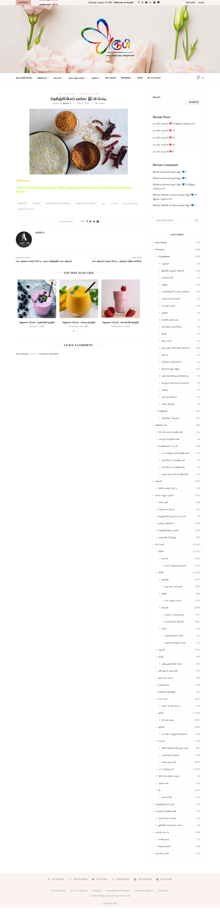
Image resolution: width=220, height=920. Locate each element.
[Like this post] (83, 221)
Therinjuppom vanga (85, 203)
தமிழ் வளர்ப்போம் (179, 523)
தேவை (181, 355)
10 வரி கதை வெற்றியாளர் (179, 432)
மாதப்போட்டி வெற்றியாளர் (181, 460)
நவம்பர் (179, 741)
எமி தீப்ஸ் (114, 203)
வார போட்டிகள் (178, 853)
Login (201, 3)
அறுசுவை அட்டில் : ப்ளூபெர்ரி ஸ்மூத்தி (36, 322)
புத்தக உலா (179, 783)
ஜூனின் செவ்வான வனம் (179, 825)
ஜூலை (179, 727)
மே (179, 790)
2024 (179, 551)
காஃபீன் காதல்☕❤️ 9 (163, 151)
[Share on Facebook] (87, 221)
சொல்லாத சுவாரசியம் (181, 326)
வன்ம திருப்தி (181, 404)
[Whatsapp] (150, 2)
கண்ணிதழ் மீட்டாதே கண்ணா (181, 291)
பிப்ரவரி (181, 607)
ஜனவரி (181, 579)
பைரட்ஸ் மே (181, 797)
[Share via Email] (98, 221)
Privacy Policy (58, 890)
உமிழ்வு (181, 284)
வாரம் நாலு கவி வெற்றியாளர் (181, 474)
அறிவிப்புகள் (42, 78)
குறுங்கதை (179, 685)
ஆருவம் (181, 263)
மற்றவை (94, 78)
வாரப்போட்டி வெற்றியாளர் (181, 467)
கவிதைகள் (179, 839)
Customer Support (143, 890)
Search (156, 97)
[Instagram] (142, 2)
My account (154, 78)
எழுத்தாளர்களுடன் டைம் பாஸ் (179, 516)
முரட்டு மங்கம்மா (181, 397)
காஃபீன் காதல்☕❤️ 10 (164, 144)
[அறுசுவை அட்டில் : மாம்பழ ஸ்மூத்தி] (78, 298)
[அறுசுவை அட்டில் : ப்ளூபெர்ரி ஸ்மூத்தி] (37, 298)
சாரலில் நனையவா (181, 319)
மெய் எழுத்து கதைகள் (182, 565)
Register (190, 3)
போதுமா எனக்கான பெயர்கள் (181, 383)
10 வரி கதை (181, 720)
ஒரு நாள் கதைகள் (182, 586)
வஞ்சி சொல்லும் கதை (182, 642)
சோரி (181, 333)
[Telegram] (154, 2)
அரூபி (103, 203)
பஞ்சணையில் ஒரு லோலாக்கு (181, 375)
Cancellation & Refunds (117, 890)
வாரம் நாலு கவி (181, 762)
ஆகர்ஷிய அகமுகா (181, 418)
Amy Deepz (110, 78)
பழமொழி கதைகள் (181, 755)
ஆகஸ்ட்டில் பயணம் (179, 818)
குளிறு (181, 312)
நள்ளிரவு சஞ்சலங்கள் (181, 361)
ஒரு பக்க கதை (179, 677)
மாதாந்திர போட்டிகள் (178, 804)
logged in (33, 353)
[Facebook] (138, 2)
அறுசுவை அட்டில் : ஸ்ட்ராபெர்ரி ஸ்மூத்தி (120, 322)
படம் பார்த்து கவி (179, 769)
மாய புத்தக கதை (182, 600)
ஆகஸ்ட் (178, 481)
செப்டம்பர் (179, 699)
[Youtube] (146, 2)
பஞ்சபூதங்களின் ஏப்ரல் (181, 663)
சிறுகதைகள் (179, 846)
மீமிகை (181, 390)
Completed (179, 256)
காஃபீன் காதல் (181, 305)
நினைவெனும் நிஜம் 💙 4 (175, 178)
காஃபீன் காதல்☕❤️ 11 (48, 3)
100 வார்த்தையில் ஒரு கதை (181, 748)
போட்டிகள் (58, 78)
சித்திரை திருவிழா (179, 691)
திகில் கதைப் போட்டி (179, 488)
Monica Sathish (160, 194)
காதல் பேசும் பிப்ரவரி (182, 621)
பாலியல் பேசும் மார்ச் (182, 635)
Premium (125, 78)
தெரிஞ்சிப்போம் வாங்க (89, 93)
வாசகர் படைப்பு (178, 832)
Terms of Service (78, 890)
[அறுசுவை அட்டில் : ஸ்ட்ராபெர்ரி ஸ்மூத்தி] (120, 298)
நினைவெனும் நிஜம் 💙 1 (175, 172)
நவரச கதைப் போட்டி (181, 705)
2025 (179, 572)
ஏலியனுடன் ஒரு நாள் (179, 670)
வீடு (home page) (24, 78)
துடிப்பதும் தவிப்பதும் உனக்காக (181, 347)
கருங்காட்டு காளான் (181, 298)
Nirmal (156, 172)
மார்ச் (181, 628)
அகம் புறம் (179, 502)
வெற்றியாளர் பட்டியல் (179, 446)
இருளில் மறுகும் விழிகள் (181, 270)
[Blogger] (159, 2)
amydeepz (22, 203)
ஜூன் (181, 593)
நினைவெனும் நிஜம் (181, 369)
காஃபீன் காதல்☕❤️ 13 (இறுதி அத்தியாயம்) (174, 123)
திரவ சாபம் (181, 341)
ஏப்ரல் (179, 656)
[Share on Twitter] (90, 221)
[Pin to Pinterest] (94, 221)
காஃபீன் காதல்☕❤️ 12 (164, 130)
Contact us (163, 890)
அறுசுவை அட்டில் (179, 509)
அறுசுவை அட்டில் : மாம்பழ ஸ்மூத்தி (78, 322)
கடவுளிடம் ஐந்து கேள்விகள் (181, 734)
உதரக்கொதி (181, 277)
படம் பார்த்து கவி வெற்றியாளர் (181, 453)
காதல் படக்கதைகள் (182, 614)
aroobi (36, 203)
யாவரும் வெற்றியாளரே (179, 439)
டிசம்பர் (181, 558)
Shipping (96, 890)
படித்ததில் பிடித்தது (179, 537)
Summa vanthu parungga (57, 203)
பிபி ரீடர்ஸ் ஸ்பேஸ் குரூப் (179, 776)
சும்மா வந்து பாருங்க (77, 78)
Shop (140, 78)
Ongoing (179, 411)
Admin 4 (67, 103)
